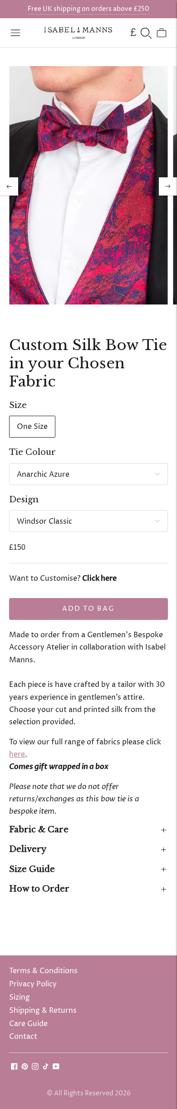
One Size (32, 427)
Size (18, 405)
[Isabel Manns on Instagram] (35, 1068)
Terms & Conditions (43, 971)
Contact (23, 1037)
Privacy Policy (33, 984)
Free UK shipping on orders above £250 (88, 9)
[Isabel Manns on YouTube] (56, 1068)
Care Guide (28, 1024)
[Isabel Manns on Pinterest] (24, 1068)
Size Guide (32, 869)
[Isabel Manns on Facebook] (14, 1068)
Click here (99, 578)
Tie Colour (32, 452)
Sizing (19, 997)
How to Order (39, 889)
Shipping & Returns (43, 1011)
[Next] (168, 186)
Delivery (27, 849)
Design (24, 500)
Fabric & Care (39, 830)
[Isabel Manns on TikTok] (45, 1068)
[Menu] (15, 33)
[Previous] (9, 186)
